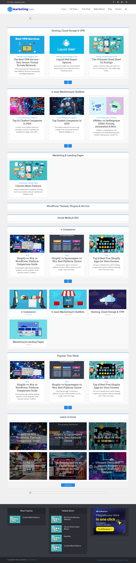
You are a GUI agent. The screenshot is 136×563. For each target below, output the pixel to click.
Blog (110, 9)
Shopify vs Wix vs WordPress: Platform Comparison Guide (27, 261)
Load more (68, 485)
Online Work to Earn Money (71, 528)
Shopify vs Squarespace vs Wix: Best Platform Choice (67, 260)
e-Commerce (28, 311)
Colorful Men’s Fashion (28, 185)
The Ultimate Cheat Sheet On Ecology (106, 61)
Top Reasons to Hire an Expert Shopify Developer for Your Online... (68, 467)
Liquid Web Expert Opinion (66, 61)
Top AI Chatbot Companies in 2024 (27, 122)
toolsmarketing (31, 560)
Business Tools (20, 2)
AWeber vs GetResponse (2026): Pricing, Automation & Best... (106, 123)
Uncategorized (107, 459)
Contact (118, 9)
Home (63, 9)
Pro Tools (10, 2)
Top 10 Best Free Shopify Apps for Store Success (106, 260)
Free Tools (86, 9)
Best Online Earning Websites (71, 518)
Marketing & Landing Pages (28, 183)
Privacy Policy (118, 560)
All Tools (73, 9)
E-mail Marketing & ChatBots (27, 118)
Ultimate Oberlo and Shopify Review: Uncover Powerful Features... (108, 467)
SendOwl (67, 536)
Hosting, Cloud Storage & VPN (27, 57)
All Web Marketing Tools (105, 560)
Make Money (99, 9)
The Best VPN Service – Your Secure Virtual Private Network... (27, 62)
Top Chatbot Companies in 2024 (67, 122)
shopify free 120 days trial (28, 467)
